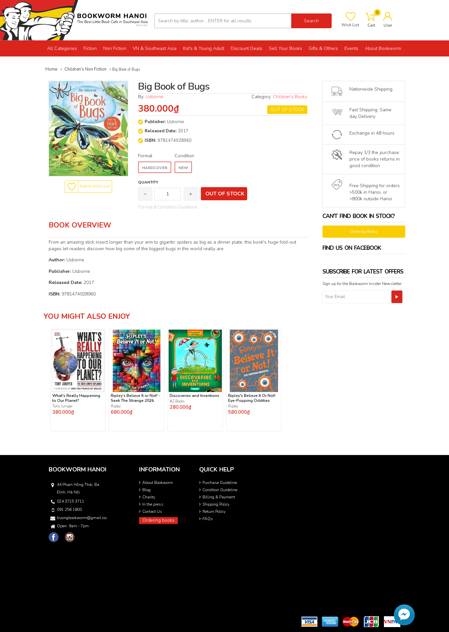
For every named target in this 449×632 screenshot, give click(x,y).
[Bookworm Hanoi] (75, 20)
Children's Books (290, 97)
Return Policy (213, 511)
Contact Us (152, 511)
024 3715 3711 (70, 501)
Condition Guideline (219, 489)
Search (311, 21)
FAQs (207, 518)
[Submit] (397, 296)
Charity (148, 497)
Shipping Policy (215, 504)
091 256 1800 (69, 509)
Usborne (154, 97)
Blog (146, 489)
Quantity (148, 182)
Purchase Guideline (219, 482)
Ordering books (158, 520)
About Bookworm (157, 482)
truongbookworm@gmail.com (81, 517)
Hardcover (154, 167)
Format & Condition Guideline (167, 207)
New (183, 167)
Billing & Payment (218, 497)
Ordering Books (364, 231)
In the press (152, 504)
